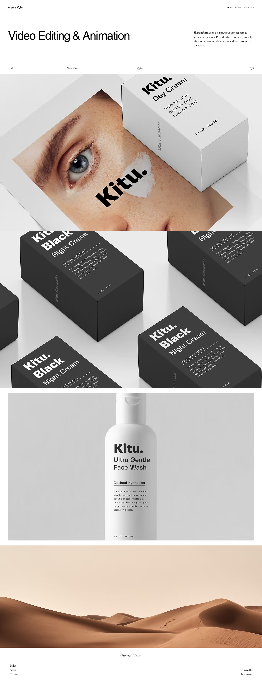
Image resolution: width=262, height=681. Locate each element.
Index (13, 666)
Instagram (246, 674)
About (13, 670)
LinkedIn (247, 670)
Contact (14, 674)
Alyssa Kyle (15, 7)
